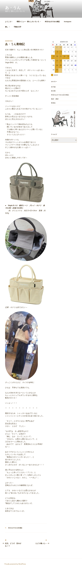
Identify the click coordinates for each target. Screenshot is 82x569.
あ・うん (13, 7)
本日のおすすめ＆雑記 (52, 21)
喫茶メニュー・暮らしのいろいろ (28, 21)
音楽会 (53, 103)
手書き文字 (17, 27)
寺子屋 (53, 87)
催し (6, 27)
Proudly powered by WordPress (15, 564)
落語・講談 (55, 99)
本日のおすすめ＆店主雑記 (15, 528)
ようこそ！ (9, 21)
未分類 (53, 91)
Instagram (67, 21)
